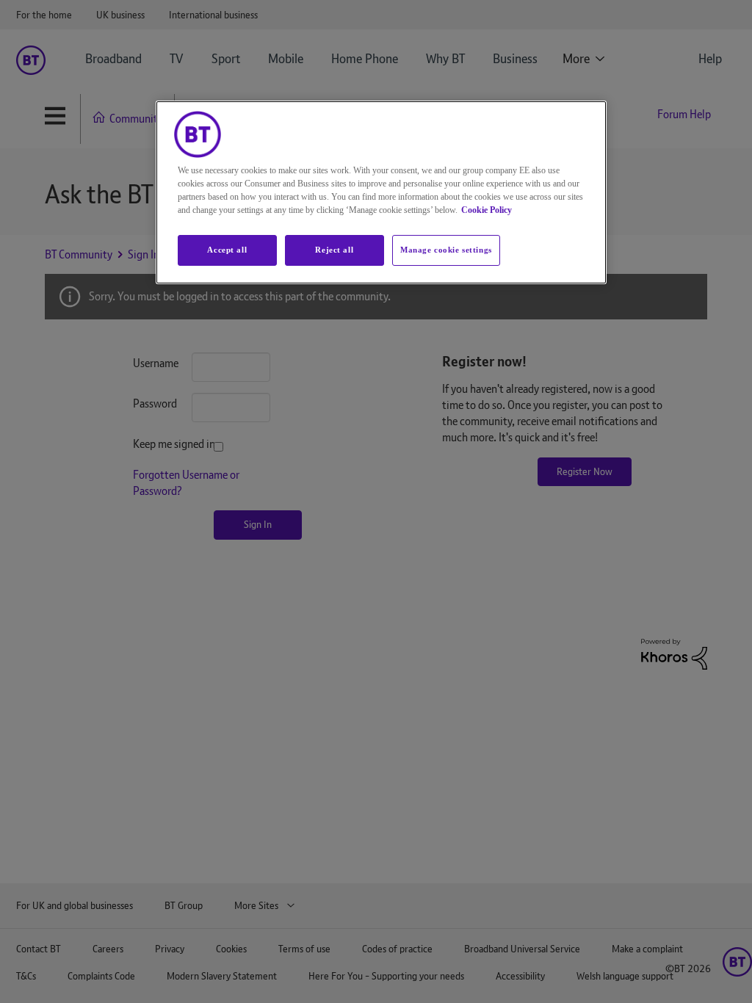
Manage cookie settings (446, 249)
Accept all (227, 249)
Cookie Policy (486, 210)
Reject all (334, 249)
